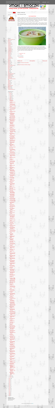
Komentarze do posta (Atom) (25, 62)
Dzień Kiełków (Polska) (11, 267)
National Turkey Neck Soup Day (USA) (12, 118)
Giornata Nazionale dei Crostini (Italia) (12, 116)
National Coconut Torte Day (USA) (12, 290)
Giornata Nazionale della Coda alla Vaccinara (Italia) (12, 195)
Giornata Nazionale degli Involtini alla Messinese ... (12, 310)
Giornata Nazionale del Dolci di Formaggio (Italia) (12, 173)
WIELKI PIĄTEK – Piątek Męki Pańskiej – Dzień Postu (12, 373)
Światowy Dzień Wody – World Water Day (12, 200)
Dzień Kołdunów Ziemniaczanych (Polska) (11, 307)
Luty (8, 70)
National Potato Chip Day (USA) (12, 282)
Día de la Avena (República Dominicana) (11, 239)
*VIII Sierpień (9, 48)
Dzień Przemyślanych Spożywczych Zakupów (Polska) (12, 120)
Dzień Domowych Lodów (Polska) (11, 177)
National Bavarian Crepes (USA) (11, 197)
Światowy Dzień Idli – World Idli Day (12, 125)
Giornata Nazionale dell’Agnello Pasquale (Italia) (12, 344)
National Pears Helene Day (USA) (12, 274)
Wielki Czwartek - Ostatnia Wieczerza (12, 129)
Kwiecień (9, 67)
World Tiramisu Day (12, 214)
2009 (9, 393)
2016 (9, 385)
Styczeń (9, 82)
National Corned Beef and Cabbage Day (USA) (12, 254)
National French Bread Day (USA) (12, 205)
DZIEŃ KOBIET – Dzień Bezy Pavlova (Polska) (12, 333)
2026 (9, 92)
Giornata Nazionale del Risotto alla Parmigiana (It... (12, 114)
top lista (9, 84)
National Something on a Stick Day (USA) (12, 143)
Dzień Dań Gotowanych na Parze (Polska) (11, 300)
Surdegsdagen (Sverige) (11, 100)
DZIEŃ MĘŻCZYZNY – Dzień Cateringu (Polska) (12, 314)
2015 (9, 386)
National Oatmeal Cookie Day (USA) (12, 243)
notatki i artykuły (10, 74)
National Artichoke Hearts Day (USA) (12, 265)
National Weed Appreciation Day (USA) (12, 145)
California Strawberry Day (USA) (12, 206)
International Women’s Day (11, 334)
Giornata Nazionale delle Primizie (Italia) (12, 203)
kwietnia (11, 98)
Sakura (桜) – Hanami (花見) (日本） (12, 225)
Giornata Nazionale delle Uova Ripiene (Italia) (12, 155)
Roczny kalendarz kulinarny (11, 78)
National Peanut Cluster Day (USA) (12, 330)
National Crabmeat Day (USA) (12, 322)
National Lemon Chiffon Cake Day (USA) (12, 134)
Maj (8, 71)
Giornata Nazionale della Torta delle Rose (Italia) (12, 328)
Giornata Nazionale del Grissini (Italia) (12, 104)
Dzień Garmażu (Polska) (11, 284)
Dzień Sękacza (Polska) (11, 291)
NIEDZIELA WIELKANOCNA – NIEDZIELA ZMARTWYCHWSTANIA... (12, 366)
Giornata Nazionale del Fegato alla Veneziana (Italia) (12, 303)
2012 (9, 389)
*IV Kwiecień (9, 43)
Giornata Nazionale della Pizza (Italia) (12, 161)
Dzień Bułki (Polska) (12, 153)
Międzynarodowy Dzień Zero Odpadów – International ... (11, 123)
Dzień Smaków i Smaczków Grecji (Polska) (12, 168)
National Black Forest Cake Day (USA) (12, 140)
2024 (9, 379)
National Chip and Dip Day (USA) (12, 190)
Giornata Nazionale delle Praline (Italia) (12, 326)
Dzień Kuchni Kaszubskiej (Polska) (11, 234)
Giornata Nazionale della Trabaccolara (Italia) (12, 259)
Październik (9, 75)
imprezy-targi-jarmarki (11, 65)
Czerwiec (9, 62)
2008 (9, 394)
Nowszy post (19, 60)
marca (10, 99)
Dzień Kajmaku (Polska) (11, 159)
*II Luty (9, 41)
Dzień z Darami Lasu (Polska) (12, 211)
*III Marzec (9, 42)
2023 (9, 380)
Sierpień (9, 80)
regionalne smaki (10, 76)
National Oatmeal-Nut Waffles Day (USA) (12, 305)
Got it (48, 2)
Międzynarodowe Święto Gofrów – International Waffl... (12, 170)
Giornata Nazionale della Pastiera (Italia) (12, 349)
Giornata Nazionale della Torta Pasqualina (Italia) (12, 337)
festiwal (9, 63)
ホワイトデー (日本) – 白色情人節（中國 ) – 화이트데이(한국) (12, 279)
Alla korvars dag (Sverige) (11, 296)
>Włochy (9, 61)
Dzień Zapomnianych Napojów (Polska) (12, 198)
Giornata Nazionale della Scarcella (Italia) (12, 359)
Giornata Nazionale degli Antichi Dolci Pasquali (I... (12, 342)
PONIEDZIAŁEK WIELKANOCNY (11, 363)
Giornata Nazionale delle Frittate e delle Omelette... (12, 131)
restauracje (9, 77)
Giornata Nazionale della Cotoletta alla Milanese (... (12, 294)
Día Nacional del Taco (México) (12, 102)
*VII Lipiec (9, 47)
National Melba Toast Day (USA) (12, 188)
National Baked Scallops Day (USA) (12, 298)
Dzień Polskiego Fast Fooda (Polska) (12, 136)
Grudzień (9, 64)
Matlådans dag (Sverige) (11, 182)
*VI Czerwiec (9, 46)
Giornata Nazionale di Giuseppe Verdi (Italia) (12, 316)
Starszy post (44, 60)
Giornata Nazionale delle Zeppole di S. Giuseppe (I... (12, 228)
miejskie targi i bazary (11, 73)
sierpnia (11, 93)
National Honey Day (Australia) (12, 249)
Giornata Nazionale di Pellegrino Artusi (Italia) (12, 264)
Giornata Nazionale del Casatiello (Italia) (12, 356)
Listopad (9, 69)
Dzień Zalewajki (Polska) (11, 276)
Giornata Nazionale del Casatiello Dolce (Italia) (12, 150)
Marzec (21, 54)
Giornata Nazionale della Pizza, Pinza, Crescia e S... (12, 351)
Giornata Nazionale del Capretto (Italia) (12, 346)
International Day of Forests (12, 213)
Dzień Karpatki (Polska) (11, 245)
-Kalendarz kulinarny (11, 39)
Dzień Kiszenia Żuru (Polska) (12, 127)
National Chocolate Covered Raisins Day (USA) (12, 175)
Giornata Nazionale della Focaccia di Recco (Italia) (12, 216)
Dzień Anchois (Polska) (11, 324)
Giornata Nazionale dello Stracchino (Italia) (12, 184)
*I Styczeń (9, 40)
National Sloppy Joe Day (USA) (12, 241)
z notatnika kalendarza (11, 89)
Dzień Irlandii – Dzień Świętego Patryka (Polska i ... (12, 256)
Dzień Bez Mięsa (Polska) (11, 224)
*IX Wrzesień (9, 44)
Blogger (32, 403)
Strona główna (32, 60)
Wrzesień (9, 87)
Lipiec (9, 68)
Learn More (44, 2)
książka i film (9, 66)
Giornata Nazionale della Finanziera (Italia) (12, 247)
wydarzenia (9, 88)
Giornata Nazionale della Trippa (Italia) (12, 280)
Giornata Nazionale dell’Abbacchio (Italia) (12, 237)
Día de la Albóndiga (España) (12, 318)
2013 (9, 388)
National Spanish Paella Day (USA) (12, 152)
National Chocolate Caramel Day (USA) (12, 230)
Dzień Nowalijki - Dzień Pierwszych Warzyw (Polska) (12, 192)
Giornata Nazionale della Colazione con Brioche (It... (12, 138)
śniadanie (9, 83)
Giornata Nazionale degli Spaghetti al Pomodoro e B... (12, 261)
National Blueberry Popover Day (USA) (12, 311)
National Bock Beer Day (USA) (12, 222)
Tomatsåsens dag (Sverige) (11, 320)
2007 (9, 395)
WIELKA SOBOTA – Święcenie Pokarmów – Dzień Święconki (12, 370)
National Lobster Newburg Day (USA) (11, 163)
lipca (10, 94)
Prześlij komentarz (21, 57)
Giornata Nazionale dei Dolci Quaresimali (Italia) (12, 362)
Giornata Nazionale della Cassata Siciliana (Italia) (12, 270)
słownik (9, 81)
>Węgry (9, 60)
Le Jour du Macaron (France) (12, 218)
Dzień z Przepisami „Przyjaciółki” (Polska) (12, 209)
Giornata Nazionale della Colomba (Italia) (12, 339)
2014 (9, 387)
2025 (9, 378)
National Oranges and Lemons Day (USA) (12, 108)
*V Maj (9, 45)
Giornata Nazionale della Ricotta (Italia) (12, 286)
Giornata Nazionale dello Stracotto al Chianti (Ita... (12, 272)
